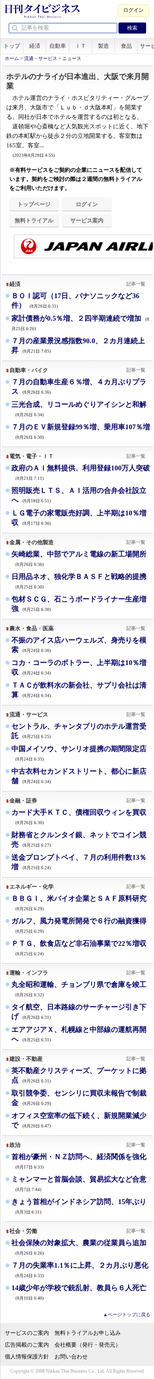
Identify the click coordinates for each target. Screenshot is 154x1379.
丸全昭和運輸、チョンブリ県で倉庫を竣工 (78, 989)
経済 (34, 46)
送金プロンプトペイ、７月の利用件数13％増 (78, 862)
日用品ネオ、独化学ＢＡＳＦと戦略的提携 (78, 581)
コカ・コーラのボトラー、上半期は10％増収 (78, 667)
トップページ (34, 204)
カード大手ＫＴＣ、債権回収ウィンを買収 (78, 816)
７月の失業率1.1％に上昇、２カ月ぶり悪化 (79, 1269)
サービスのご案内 (27, 1333)
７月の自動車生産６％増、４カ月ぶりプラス (78, 386)
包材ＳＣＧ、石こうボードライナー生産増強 (78, 603)
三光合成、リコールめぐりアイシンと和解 (78, 408)
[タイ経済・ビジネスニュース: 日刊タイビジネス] (42, 16)
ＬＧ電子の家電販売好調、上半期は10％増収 (78, 517)
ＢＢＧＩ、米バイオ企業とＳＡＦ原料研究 (78, 902)
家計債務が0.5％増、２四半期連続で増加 (80, 322)
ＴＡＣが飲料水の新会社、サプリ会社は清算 (78, 690)
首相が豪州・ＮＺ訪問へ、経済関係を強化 (78, 1161)
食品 (126, 46)
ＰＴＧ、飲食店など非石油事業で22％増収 (78, 947)
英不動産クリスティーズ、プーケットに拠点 (78, 1075)
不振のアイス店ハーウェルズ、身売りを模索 (78, 645)
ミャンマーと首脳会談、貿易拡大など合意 (78, 1183)
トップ (12, 46)
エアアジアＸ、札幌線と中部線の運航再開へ (78, 1034)
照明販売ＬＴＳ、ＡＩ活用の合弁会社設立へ (78, 495)
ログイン (133, 10)
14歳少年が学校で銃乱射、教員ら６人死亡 (78, 1292)
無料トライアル (34, 220)
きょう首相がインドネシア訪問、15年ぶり (78, 1206)
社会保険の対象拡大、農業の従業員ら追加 (78, 1247)
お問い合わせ (71, 1357)
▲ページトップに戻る (126, 1314)
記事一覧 (135, 284)
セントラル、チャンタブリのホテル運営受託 (78, 731)
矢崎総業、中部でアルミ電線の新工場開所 (78, 558)
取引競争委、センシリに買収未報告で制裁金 (78, 1098)
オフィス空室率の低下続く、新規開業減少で (78, 1120)
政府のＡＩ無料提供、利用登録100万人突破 (80, 472)
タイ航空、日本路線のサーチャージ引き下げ (78, 1011)
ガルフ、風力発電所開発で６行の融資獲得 (78, 925)
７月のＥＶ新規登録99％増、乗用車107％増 (80, 431)
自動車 (57, 46)
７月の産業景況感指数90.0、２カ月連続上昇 (78, 345)
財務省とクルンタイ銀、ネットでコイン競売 (78, 839)
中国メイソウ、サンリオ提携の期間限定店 (78, 753)
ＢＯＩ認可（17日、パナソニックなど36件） (75, 300)
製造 (103, 46)
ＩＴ (80, 46)
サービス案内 (86, 220)
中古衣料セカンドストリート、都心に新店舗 (78, 776)
